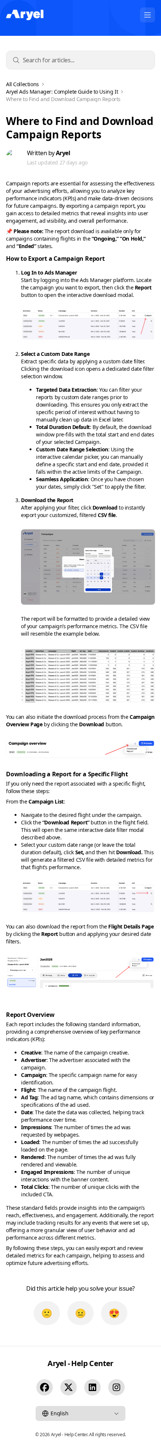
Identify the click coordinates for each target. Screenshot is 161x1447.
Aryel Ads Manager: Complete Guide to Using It (62, 92)
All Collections (22, 84)
